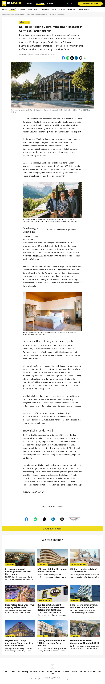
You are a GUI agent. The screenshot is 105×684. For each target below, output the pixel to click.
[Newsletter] (67, 4)
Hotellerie (20, 15)
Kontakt (57, 672)
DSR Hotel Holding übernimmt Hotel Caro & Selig (52, 570)
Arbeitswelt (22, 9)
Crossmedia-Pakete (37, 672)
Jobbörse (30, 3)
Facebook (65, 672)
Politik (4, 9)
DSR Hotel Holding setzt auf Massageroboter (83, 570)
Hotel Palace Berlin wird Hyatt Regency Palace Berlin (19, 606)
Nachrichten (40, 3)
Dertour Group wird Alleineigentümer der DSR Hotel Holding (18, 571)
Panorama (45, 9)
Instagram (82, 672)
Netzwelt (62, 9)
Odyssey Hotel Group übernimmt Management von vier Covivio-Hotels (19, 643)
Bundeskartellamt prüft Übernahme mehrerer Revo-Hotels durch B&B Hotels (51, 607)
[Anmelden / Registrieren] (75, 4)
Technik (53, 9)
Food (30, 9)
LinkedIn (74, 672)
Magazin (50, 3)
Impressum (42, 679)
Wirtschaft (12, 9)
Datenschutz (34, 679)
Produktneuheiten (84, 9)
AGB (48, 679)
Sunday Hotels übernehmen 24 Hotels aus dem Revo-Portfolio (51, 643)
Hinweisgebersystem (68, 679)
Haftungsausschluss (56, 679)
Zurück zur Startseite (53, 528)
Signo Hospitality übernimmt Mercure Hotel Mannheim (84, 606)
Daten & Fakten (9, 672)
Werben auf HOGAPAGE (90, 4)
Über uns (49, 672)
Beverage (37, 9)
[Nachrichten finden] (71, 4)
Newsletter (92, 672)
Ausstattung (71, 9)
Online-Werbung (22, 672)
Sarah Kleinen (50, 54)
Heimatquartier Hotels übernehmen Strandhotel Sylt (84, 641)
